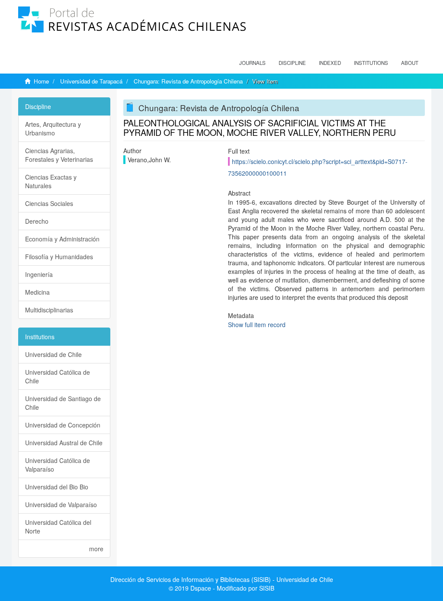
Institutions (371, 62)
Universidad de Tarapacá (91, 81)
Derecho (36, 221)
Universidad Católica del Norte (58, 526)
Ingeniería (39, 274)
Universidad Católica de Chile (57, 376)
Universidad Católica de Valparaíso (57, 464)
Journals (252, 62)
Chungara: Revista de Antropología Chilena (188, 81)
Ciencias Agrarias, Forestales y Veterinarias (59, 155)
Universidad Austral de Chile (64, 442)
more (96, 548)
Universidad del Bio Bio (56, 486)
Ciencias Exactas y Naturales (51, 181)
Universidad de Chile (53, 354)
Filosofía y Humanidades (59, 256)
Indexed (330, 62)
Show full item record (257, 324)
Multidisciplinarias (49, 309)
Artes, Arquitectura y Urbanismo (53, 128)
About (409, 62)
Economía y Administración (62, 239)
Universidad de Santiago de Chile (63, 402)
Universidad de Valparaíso (61, 504)
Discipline (292, 62)
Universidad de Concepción (62, 425)
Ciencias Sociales (49, 203)
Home (41, 81)
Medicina (37, 292)
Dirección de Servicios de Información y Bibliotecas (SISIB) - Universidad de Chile (221, 579)
